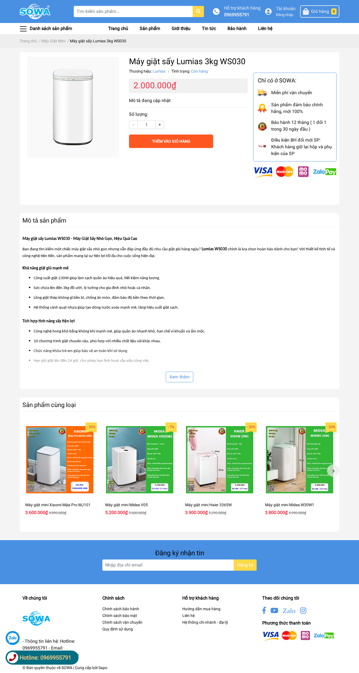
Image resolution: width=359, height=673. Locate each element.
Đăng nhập (284, 15)
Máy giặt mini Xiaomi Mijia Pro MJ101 (58, 505)
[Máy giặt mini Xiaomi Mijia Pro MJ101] (59, 459)
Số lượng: (138, 114)
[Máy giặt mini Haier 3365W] (219, 459)
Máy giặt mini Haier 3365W (208, 505)
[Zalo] (13, 638)
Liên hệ (265, 28)
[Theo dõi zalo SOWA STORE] (289, 611)
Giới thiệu (181, 28)
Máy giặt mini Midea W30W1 (289, 505)
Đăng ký (245, 565)
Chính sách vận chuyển (122, 622)
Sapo (102, 667)
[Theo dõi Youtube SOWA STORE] (274, 611)
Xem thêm (179, 377)
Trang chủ (118, 28)
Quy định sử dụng (117, 629)
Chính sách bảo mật (119, 615)
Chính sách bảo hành (120, 609)
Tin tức (209, 28)
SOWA (66, 667)
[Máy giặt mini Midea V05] (139, 459)
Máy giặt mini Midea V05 (126, 505)
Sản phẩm (150, 28)
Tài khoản (286, 8)
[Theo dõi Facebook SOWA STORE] (264, 611)
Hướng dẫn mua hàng (201, 609)
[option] (60, 470)
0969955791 (236, 14)
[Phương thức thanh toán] (295, 172)
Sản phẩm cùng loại (49, 404)
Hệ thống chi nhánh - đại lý (205, 622)
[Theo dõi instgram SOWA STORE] (303, 611)
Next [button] (333, 470)
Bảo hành (237, 28)
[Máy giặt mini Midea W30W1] (299, 459)
